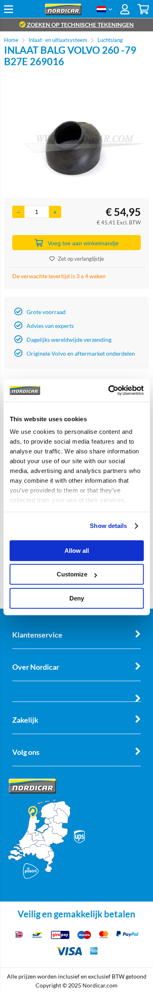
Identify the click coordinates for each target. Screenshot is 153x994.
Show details (108, 525)
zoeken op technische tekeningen (80, 24)
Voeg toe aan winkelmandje (83, 243)
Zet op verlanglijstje (81, 258)
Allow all (76, 550)
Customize (72, 574)
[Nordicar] (63, 12)
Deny (76, 598)
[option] (76, 132)
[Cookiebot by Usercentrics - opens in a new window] (109, 390)
